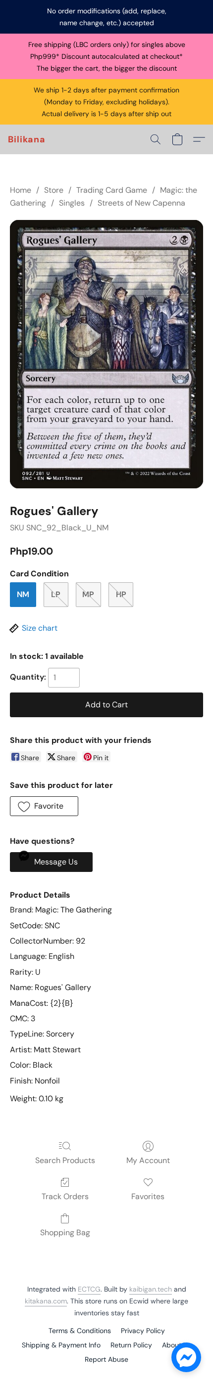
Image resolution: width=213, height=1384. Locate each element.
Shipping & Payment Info (61, 1345)
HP (121, 594)
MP (88, 594)
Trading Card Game (111, 190)
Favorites (147, 1196)
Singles (72, 203)
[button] (27, 139)
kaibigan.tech (150, 1289)
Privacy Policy (143, 1330)
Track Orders (65, 1196)
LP (55, 594)
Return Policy (131, 1345)
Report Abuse (106, 1359)
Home (20, 190)
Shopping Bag (65, 1232)
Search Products (65, 1160)
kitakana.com (46, 1301)
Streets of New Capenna (141, 203)
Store (53, 190)
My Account (148, 1160)
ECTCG (89, 1289)
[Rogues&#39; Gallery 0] (106, 354)
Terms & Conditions (80, 1330)
